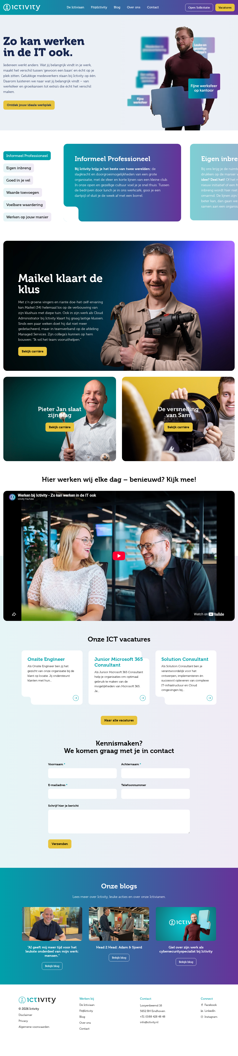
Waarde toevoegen (22, 192)
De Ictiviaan (75, 7)
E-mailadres (57, 785)
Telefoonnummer (133, 785)
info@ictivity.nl (149, 1022)
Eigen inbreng (18, 168)
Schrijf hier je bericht (63, 805)
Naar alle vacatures (119, 720)
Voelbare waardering (24, 205)
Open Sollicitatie (199, 7)
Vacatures (224, 7)
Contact (153, 7)
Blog (117, 7)
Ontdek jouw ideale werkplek (29, 105)
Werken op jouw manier (27, 217)
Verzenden (60, 844)
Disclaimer (25, 1015)
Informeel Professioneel (27, 155)
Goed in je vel (18, 180)
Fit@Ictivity (99, 7)
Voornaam (56, 764)
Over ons (133, 7)
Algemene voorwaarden (34, 1027)
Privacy (23, 1021)
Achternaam (131, 764)
